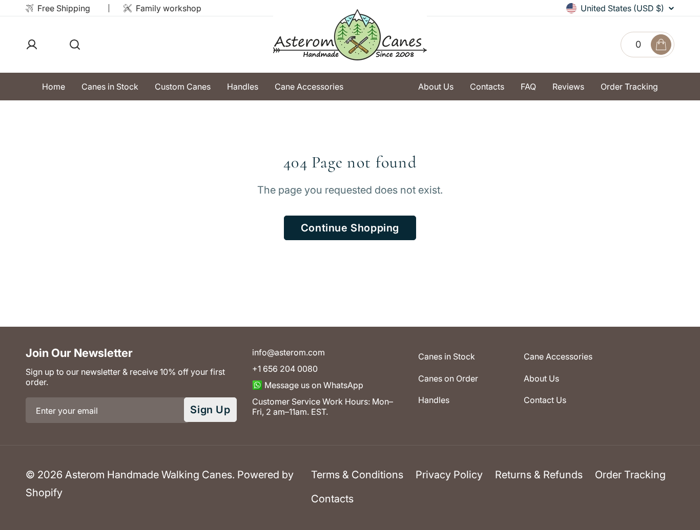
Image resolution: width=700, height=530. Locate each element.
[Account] (47, 44)
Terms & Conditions (357, 475)
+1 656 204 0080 (285, 369)
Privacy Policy (449, 475)
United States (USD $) (622, 8)
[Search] (75, 44)
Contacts (332, 499)
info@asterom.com (288, 352)
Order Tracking (630, 475)
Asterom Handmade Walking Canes (148, 475)
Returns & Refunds (539, 475)
